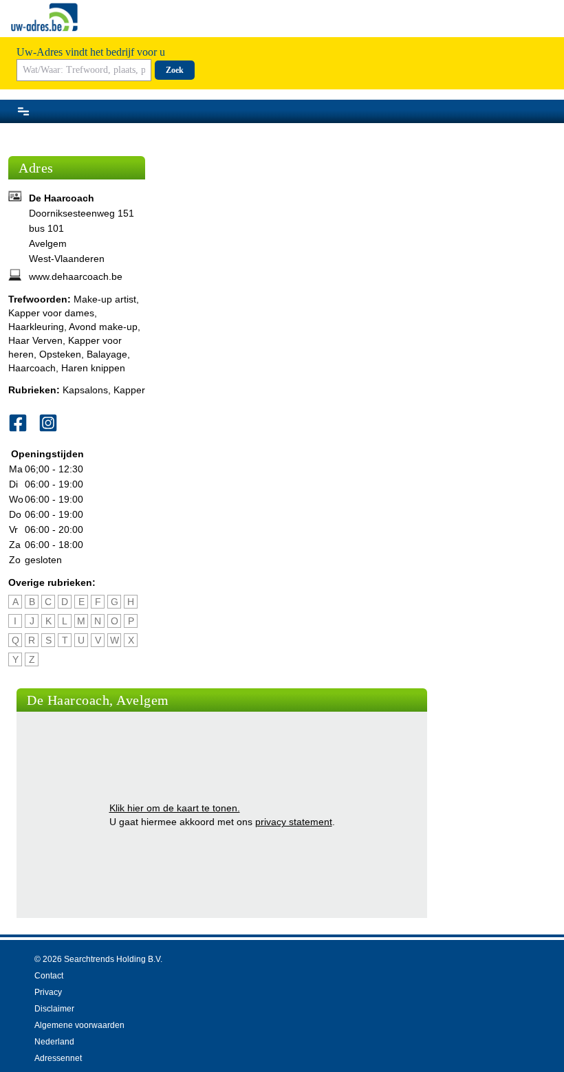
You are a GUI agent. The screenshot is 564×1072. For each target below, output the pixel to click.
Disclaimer (54, 1009)
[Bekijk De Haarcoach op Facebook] (23, 423)
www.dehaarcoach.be (75, 276)
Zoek (175, 70)
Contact (48, 976)
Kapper (129, 389)
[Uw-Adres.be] (45, 17)
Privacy (48, 992)
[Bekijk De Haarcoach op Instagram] (54, 423)
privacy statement (293, 821)
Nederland (54, 1042)
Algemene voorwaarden (79, 1025)
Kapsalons (85, 389)
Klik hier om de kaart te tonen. (174, 807)
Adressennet (58, 1058)
